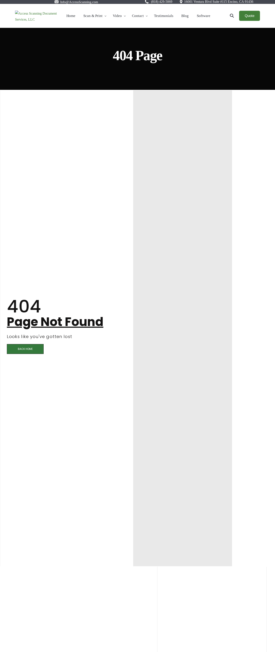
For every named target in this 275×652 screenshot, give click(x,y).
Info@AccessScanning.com (78, 2)
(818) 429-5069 (161, 1)
